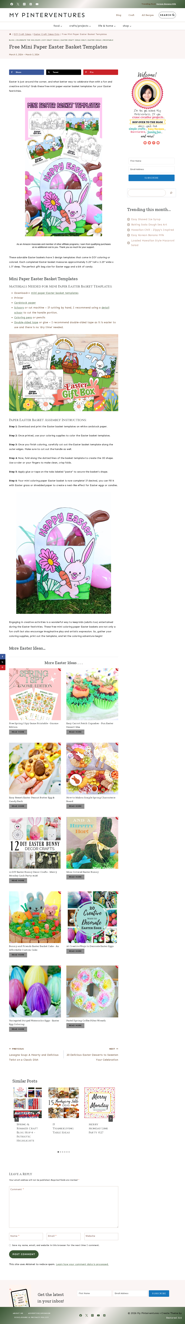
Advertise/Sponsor (39, 1313)
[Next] (110, 1118)
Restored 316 (174, 1317)
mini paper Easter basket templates (54, 293)
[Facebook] (11, 4)
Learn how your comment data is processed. (82, 1264)
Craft (131, 15)
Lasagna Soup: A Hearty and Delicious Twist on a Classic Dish (34, 1054)
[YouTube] (37, 4)
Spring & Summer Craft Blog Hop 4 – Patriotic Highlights (27, 1132)
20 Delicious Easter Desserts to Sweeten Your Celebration (92, 1054)
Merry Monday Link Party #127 (98, 1128)
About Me (18, 1313)
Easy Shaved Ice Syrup (145, 219)
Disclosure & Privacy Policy (31, 1317)
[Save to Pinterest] (2, 667)
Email (52, 1236)
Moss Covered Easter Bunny (82, 871)
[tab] (58, 1152)
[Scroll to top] (178, 1313)
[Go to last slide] (16, 1118)
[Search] (171, 192)
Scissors (19, 307)
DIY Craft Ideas (50, 40)
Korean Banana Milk (166, 4)
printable (108, 40)
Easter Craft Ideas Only (73, 40)
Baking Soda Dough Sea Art (149, 224)
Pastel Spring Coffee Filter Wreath (86, 1020)
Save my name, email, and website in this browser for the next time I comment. (55, 1245)
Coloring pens (23, 317)
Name (14, 1236)
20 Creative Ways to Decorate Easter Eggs (90, 946)
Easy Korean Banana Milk (147, 235)
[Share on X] (2, 662)
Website (90, 1236)
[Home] (10, 34)
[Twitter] (18, 4)
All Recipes (148, 15)
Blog (118, 15)
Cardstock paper (25, 302)
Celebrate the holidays (28, 40)
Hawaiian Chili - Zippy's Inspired (152, 229)
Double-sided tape (26, 322)
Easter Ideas (94, 40)
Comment (17, 1189)
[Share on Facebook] (2, 656)
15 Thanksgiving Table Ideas (63, 1128)
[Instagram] (24, 4)
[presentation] (27, 1102)
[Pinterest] (30, 4)
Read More (18, 732)
